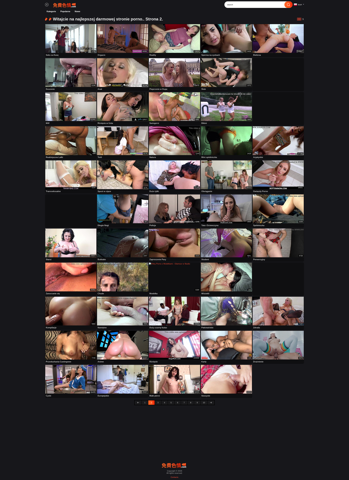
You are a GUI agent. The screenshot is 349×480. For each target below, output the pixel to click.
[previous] (138, 402)
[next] (210, 402)
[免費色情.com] (65, 4)
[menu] (47, 4)
